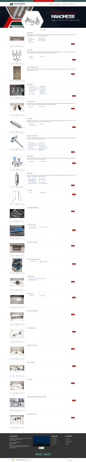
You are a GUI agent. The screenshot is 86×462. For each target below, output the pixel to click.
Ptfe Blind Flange (31, 295)
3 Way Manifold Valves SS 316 (32, 278)
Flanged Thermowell (31, 142)
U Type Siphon (31, 57)
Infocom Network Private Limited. (28, 460)
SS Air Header (31, 123)
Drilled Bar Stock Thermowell (32, 145)
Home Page (51, 4)
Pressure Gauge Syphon (33, 261)
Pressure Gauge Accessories (33, 259)
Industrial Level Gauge (42, 39)
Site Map (54, 444)
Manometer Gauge (32, 90)
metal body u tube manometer (33, 89)
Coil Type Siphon (42, 56)
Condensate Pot (31, 101)
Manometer (30, 84)
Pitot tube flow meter (43, 192)
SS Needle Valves (31, 161)
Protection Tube (30, 146)
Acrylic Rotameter (31, 328)
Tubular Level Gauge (32, 242)
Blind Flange (30, 293)
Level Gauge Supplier (31, 39)
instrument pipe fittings (33, 207)
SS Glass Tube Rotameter (32, 178)
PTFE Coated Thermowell (43, 146)
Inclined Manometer (43, 86)
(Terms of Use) (28, 459)
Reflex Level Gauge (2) (42, 40)
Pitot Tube (29, 190)
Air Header (29, 118)
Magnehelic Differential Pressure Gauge (36, 396)
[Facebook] (41, 450)
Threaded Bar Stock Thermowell (42, 150)
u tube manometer (42, 87)
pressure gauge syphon (32, 67)
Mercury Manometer (43, 89)
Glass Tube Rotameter (42, 182)
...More (74, 59)
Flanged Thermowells (32, 135)
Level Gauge (30, 32)
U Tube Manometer (31, 224)
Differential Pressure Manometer (43, 92)
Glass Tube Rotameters (42, 179)
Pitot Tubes (29, 379)
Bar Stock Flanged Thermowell (33, 143)
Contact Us (71, 4)
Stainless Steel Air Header (33, 125)
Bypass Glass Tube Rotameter (43, 183)
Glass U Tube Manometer (43, 226)
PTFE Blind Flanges (43, 295)
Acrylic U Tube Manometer (33, 226)
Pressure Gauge (31, 362)
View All (67, 444)
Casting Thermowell (42, 143)
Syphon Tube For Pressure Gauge (44, 262)
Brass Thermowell (41, 142)
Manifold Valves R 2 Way (42, 278)
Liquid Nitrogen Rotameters (32, 183)
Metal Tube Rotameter (42, 178)
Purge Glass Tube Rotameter (32, 182)
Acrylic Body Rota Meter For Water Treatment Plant (32, 180)
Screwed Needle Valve (43, 161)
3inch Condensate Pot (42, 106)
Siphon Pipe (30, 49)
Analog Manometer (43, 90)
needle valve (30, 156)
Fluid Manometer (31, 91)
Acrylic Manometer (32, 86)
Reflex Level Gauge (31, 42)
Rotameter (29, 173)
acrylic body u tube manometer (34, 87)
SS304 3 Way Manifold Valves (32, 279)
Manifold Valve (30, 276)
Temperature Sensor (32, 414)
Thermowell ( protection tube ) (32, 149)
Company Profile (58, 4)
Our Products (65, 4)
